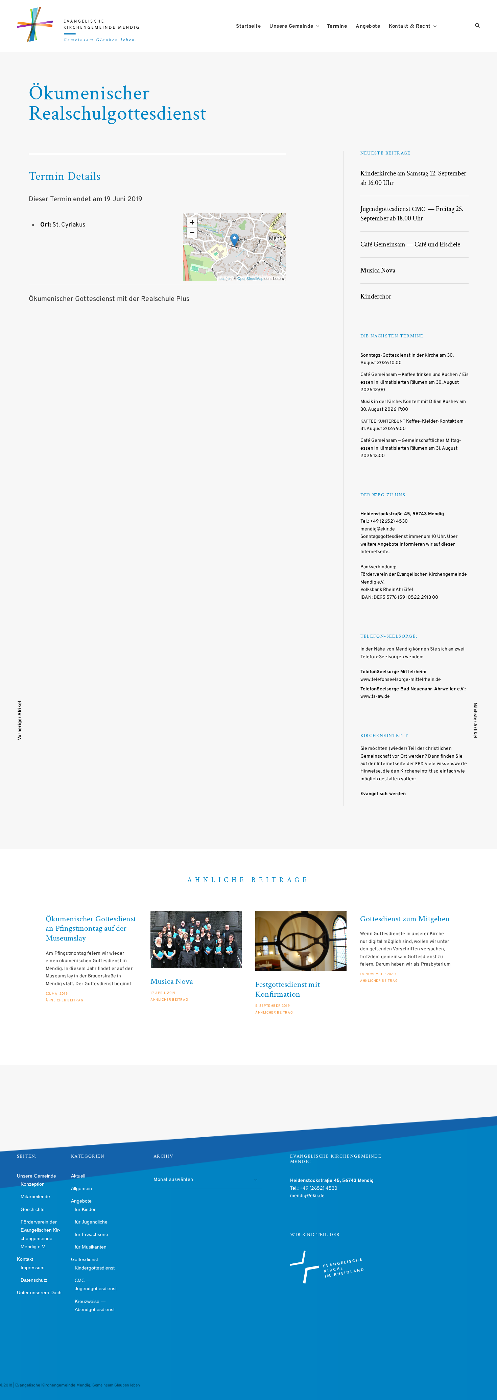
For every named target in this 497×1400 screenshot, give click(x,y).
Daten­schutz (34, 1280)
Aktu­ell (78, 1176)
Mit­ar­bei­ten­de (35, 1196)
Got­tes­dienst (84, 1259)
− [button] (192, 232)
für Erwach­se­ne (91, 1234)
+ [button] (192, 222)
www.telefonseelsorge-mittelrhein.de (400, 680)
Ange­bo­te (368, 26)
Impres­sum (33, 1267)
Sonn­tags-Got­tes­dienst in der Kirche (399, 355)
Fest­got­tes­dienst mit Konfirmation (287, 989)
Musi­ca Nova (377, 270)
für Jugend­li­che (91, 1222)
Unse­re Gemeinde (291, 26)
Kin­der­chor (375, 296)
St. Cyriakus (68, 225)
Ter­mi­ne (337, 26)
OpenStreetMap (250, 278)
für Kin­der (85, 1209)
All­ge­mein (81, 1188)
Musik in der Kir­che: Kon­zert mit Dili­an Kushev (409, 402)
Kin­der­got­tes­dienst (95, 1268)
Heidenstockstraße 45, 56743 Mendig (402, 514)
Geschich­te (33, 1209)
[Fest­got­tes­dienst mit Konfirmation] (301, 941)
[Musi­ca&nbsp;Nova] (196, 940)
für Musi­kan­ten (90, 1247)
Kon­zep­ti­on (33, 1184)
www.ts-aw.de (375, 696)
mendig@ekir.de (377, 529)
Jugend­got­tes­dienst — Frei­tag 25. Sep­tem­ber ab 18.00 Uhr (412, 214)
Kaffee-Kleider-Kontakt (408, 421)
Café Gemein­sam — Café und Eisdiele (410, 244)
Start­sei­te (248, 26)
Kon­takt (25, 1259)
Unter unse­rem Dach (39, 1292)
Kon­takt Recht (410, 26)
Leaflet (225, 278)
